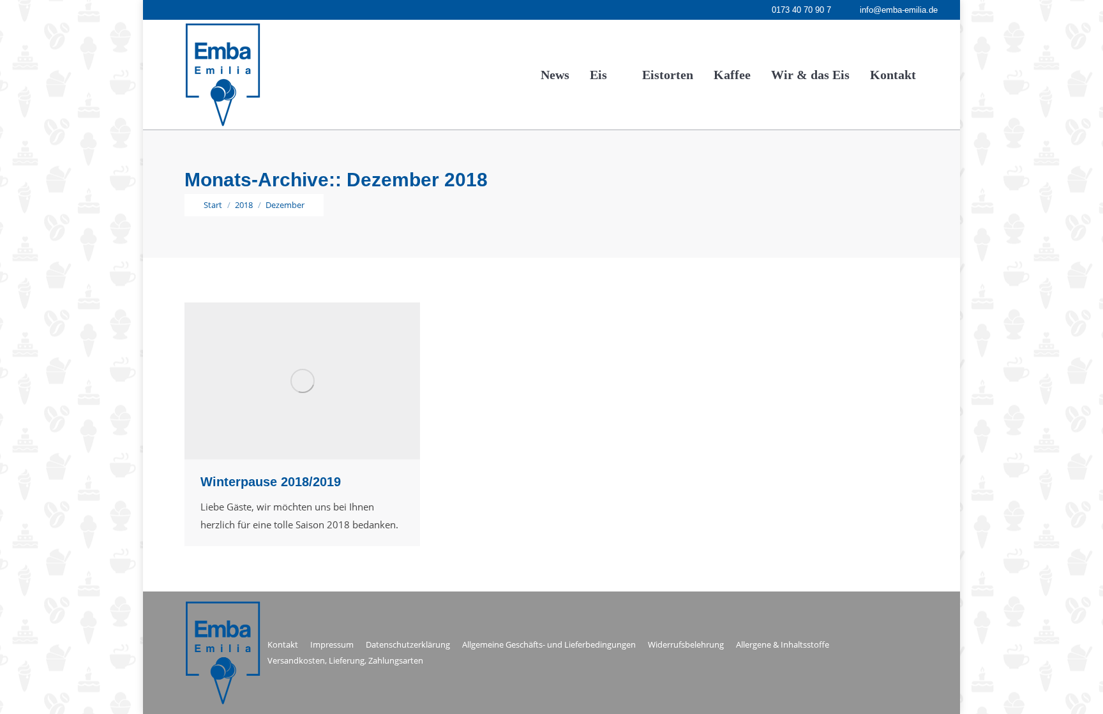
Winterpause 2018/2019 (270, 482)
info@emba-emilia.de (899, 10)
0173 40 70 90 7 (801, 10)
